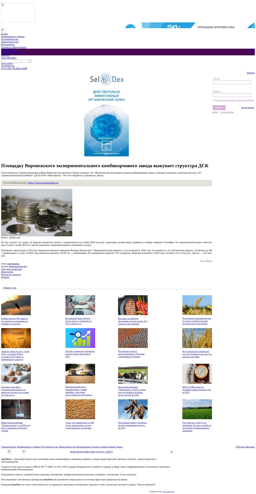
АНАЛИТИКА (9, 58)
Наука (251, 50)
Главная (5, 447)
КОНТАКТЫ (76, 452)
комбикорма (13, 263)
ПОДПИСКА (8, 66)
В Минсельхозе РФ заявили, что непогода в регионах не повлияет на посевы (14, 321)
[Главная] (3, 29)
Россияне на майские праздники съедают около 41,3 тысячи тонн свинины (133, 321)
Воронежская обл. (18, 266)
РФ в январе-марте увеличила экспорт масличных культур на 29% (132, 425)
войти (215, 112)
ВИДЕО (5, 55)
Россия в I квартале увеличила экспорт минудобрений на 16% (80, 354)
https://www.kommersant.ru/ (43, 182)
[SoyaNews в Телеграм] (10, 451)
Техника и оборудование (13, 47)
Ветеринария (7, 44)
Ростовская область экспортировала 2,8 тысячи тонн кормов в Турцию (131, 354)
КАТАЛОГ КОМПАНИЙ (14, 68)
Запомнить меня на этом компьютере (235, 100)
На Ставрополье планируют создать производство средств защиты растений (197, 354)
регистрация (247, 107)
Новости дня (9, 287)
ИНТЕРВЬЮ (7, 50)
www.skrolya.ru (168, 492)
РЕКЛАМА (7, 63)
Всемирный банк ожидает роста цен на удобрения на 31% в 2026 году (78, 321)
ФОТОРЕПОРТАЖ (11, 52)
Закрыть (251, 73)
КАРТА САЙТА (104, 452)
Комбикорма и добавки (13, 36)
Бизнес (4, 34)
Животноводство (10, 42)
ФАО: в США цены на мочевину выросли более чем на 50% (196, 390)
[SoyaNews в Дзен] (25, 451)
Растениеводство (9, 39)
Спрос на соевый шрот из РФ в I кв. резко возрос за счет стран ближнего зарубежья (79, 425)
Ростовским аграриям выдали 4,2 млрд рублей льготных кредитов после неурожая (196, 321)
